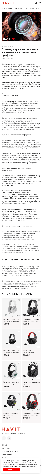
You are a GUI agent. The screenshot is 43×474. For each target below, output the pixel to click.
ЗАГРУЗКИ (19, 8)
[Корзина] (40, 3)
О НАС (4, 445)
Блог (11, 46)
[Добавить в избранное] (19, 300)
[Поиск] (36, 3)
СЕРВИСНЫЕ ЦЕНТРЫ (10, 451)
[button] (11, 307)
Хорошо (11, 470)
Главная (4, 46)
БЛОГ (4, 457)
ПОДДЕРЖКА (7, 8)
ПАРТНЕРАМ (7, 454)
